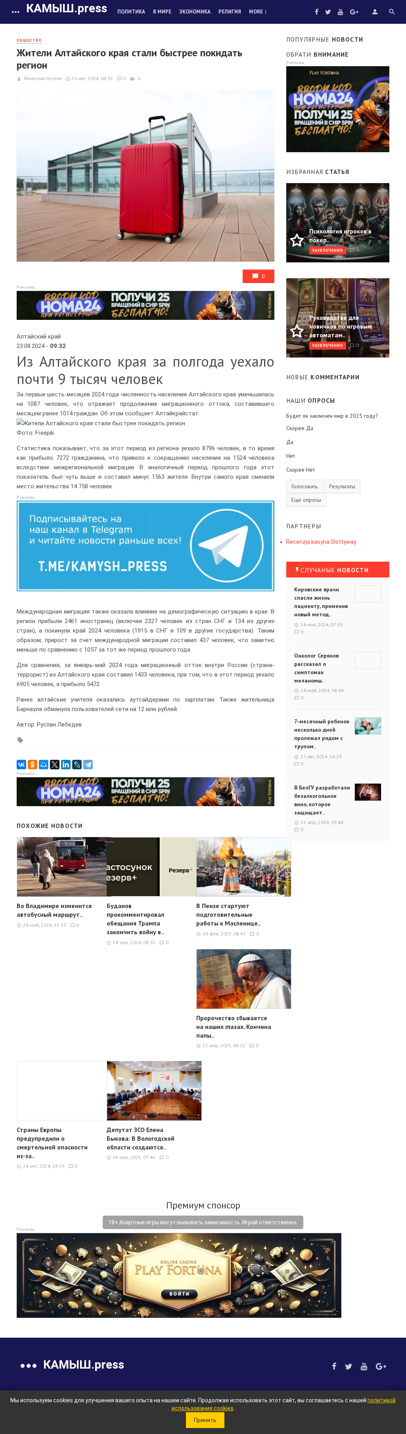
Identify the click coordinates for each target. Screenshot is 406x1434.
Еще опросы (306, 499)
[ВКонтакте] (21, 764)
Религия (229, 11)
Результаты (342, 486)
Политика (131, 11)
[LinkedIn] (66, 764)
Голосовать (304, 486)
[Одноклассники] (32, 764)
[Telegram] (88, 764)
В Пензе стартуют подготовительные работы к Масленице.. (228, 914)
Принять (205, 1420)
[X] (54, 764)
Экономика (195, 11)
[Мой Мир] (43, 764)
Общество (29, 40)
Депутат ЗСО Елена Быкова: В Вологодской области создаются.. (140, 1138)
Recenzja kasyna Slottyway (321, 542)
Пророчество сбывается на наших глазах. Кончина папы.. (233, 1026)
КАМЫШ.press (66, 8)
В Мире (162, 11)
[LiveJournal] (77, 764)
